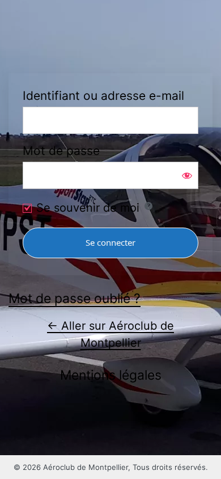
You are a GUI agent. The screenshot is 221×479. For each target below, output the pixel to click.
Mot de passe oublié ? (74, 298)
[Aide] (148, 206)
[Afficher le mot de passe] (187, 175)
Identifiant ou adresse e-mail (103, 95)
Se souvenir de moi (87, 208)
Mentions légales (111, 375)
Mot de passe (61, 150)
